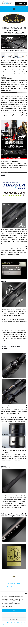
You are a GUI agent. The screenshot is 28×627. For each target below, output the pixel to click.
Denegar (14, 615)
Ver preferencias (14, 619)
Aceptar (14, 610)
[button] (25, 593)
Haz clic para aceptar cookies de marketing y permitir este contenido (14, 268)
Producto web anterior (14, 583)
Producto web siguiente (14, 586)
